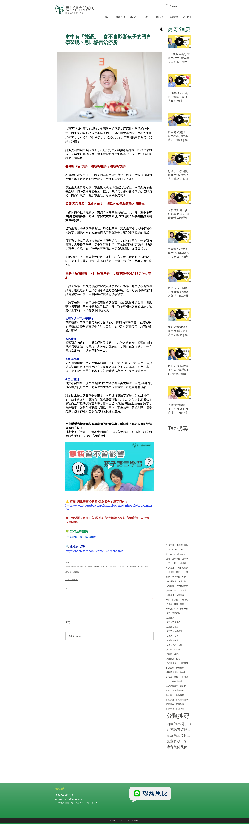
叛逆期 (183, 686)
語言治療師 (88, 566)
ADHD (181, 549)
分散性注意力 (172, 663)
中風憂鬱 (170, 572)
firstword (170, 554)
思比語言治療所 (70, 566)
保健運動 (184, 599)
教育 (119, 566)
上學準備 (176, 558)
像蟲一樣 (184, 608)
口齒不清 (180, 708)
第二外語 (68, 572)
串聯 (178, 572)
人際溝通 (170, 595)
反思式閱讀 (177, 681)
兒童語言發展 (172, 636)
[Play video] (109, 466)
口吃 (168, 690)
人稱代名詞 (171, 590)
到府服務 (170, 667)
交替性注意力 (182, 586)
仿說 (168, 599)
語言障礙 (113, 566)
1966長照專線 (182, 545)
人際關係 (180, 595)
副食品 (169, 677)
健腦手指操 (179, 604)
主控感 (185, 572)
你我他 (175, 599)
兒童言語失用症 (173, 622)
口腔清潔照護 (182, 699)
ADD (174, 549)
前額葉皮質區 (172, 672)
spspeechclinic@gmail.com (68, 799)
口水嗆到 (170, 695)
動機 (176, 677)
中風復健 (182, 563)
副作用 (183, 672)
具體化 (177, 654)
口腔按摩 (180, 695)
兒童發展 (176, 613)
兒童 (168, 613)
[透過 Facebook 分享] (66, 588)
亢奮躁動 (170, 586)
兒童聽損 (170, 617)
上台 (168, 558)
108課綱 (170, 545)
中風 (174, 563)
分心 (178, 658)
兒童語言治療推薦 (174, 631)
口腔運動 (180, 704)
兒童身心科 (171, 645)
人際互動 (182, 590)
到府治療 (180, 667)
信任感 (169, 604)
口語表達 (170, 708)
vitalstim (181, 554)
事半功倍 (176, 577)
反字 (168, 681)
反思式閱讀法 (172, 686)
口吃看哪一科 (178, 690)
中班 (168, 563)
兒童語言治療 (172, 626)
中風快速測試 (182, 567)
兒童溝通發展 (71, 579)
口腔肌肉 (170, 704)
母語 (146, 566)
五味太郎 (182, 581)
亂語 (168, 577)
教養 (102, 566)
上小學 (185, 558)
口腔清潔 (170, 699)
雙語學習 (133, 566)
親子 (107, 566)
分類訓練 (184, 663)
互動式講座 (171, 581)
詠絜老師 (96, 566)
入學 (180, 645)
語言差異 (76, 572)
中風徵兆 (170, 567)
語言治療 (80, 566)
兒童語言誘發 (172, 640)
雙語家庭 (140, 566)
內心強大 (178, 649)
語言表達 (125, 566)
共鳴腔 (169, 654)
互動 (184, 577)
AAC (168, 549)
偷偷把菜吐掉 (172, 608)
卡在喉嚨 (184, 677)
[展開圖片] (109, 87)
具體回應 (170, 658)
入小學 (169, 649)
